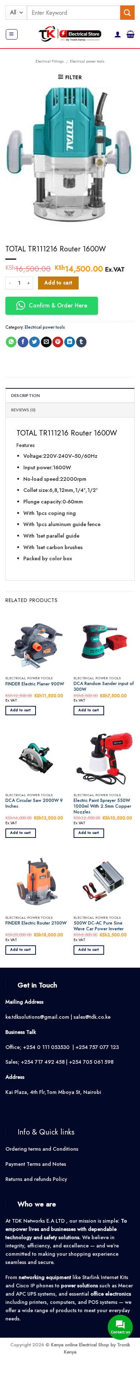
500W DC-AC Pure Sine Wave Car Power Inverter (98, 926)
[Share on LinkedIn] (69, 342)
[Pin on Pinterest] (57, 342)
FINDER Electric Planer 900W (34, 684)
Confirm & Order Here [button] (58, 305)
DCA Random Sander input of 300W (104, 687)
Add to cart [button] (20, 710)
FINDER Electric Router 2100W (35, 923)
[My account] (117, 34)
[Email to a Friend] (46, 342)
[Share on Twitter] (34, 342)
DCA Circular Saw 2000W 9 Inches (34, 803)
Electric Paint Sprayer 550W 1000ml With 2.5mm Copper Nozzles (102, 806)
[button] (11, 34)
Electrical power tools (87, 61)
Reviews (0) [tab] (23, 409)
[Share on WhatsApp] (11, 342)
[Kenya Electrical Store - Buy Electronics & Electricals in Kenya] (70, 34)
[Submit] (127, 12)
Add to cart (59, 282)
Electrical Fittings (50, 61)
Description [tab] (25, 395)
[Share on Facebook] (23, 342)
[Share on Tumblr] (81, 342)
